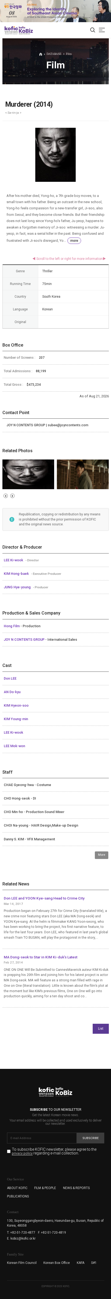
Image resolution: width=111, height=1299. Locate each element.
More (101, 855)
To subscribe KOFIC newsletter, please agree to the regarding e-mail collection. (54, 1151)
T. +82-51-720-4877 (21, 1232)
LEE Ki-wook (14, 560)
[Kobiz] (25, 30)
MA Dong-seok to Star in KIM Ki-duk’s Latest (40, 957)
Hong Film (12, 626)
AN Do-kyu (12, 692)
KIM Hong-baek (17, 574)
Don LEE (10, 678)
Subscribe (90, 1138)
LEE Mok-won (14, 746)
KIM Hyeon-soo (16, 705)
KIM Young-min (16, 719)
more (74, 241)
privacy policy (22, 1153)
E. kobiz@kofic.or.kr (21, 1238)
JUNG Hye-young (18, 587)
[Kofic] (11, 30)
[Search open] (92, 30)
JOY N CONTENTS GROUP (24, 639)
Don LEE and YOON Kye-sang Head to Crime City (44, 898)
